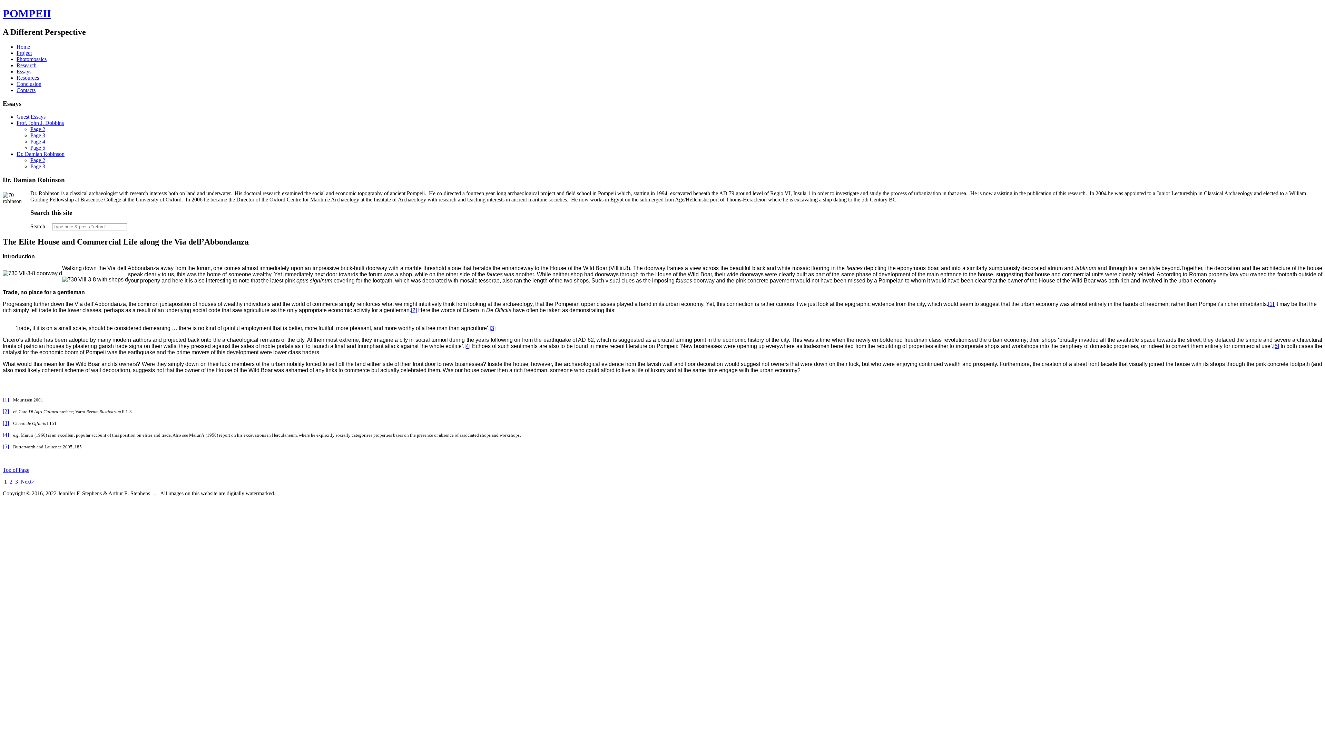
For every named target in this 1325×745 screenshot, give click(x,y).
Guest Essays (31, 117)
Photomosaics (32, 59)
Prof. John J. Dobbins (40, 123)
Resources (28, 78)
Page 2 (37, 129)
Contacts (26, 90)
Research (27, 65)
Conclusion (29, 84)
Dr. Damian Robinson (41, 154)
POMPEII (27, 13)
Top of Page (16, 470)
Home (23, 47)
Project (24, 53)
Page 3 (37, 135)
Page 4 (37, 142)
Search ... (40, 226)
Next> (28, 482)
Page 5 (37, 148)
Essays (24, 71)
